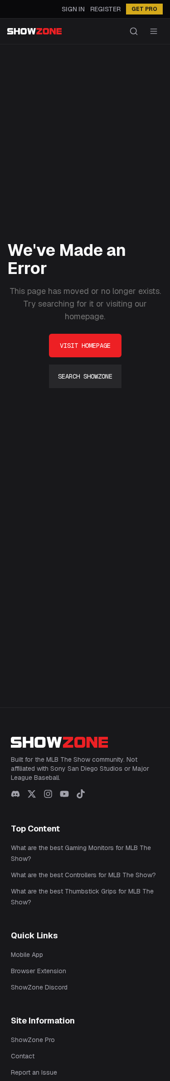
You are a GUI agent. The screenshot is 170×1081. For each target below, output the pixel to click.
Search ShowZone (85, 376)
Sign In (73, 9)
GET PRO (144, 9)
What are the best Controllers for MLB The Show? (83, 875)
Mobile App (27, 955)
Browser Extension (38, 971)
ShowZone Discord (39, 987)
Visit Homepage (85, 345)
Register (105, 9)
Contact (22, 1056)
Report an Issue (34, 1072)
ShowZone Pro (33, 1040)
